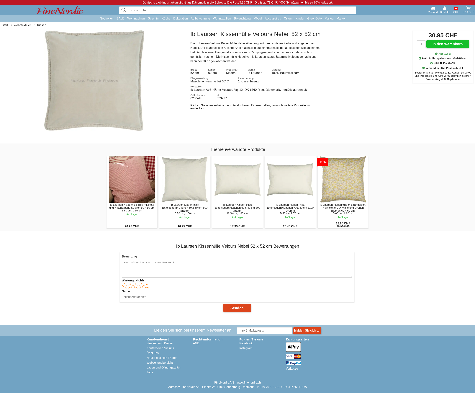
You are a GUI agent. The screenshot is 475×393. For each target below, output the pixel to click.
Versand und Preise (160, 343)
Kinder (300, 18)
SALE (120, 18)
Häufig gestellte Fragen (162, 357)
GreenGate (314, 18)
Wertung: (133, 280)
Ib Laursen (255, 73)
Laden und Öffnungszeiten (164, 367)
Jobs (150, 372)
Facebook (246, 343)
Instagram (245, 348)
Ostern (288, 18)
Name (126, 291)
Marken (341, 18)
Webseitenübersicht (160, 362)
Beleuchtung (242, 18)
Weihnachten (136, 18)
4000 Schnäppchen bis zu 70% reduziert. (306, 2)
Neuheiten (107, 18)
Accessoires (273, 18)
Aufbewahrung (200, 18)
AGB (196, 343)
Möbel (258, 18)
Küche (166, 18)
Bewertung (129, 256)
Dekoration (180, 18)
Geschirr (153, 18)
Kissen (230, 73)
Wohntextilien (222, 18)
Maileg (329, 18)
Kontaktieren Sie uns (160, 348)
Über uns (153, 353)
